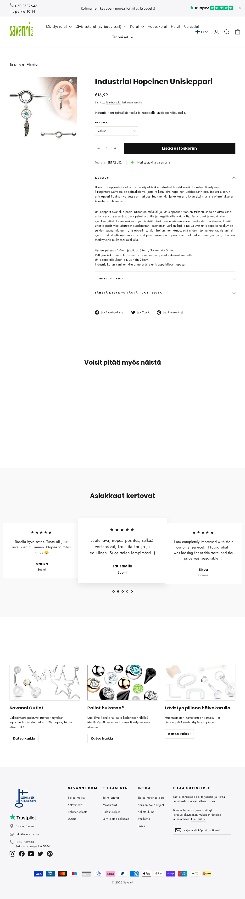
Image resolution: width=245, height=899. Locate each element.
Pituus (101, 122)
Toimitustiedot (110, 278)
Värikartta (144, 819)
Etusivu (33, 65)
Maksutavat (110, 805)
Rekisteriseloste (78, 812)
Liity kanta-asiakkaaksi (116, 819)
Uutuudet (191, 26)
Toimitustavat (111, 798)
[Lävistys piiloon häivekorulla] (200, 682)
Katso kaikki (24, 738)
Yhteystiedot (76, 805)
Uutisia (72, 819)
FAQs (141, 826)
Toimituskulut (113, 102)
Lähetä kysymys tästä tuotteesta (128, 292)
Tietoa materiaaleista (151, 798)
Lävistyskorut (57, 26)
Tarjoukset (120, 37)
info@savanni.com (27, 834)
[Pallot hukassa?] (122, 682)
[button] (201, 31)
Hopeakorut (157, 26)
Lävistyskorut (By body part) (98, 26)
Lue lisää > (198, 819)
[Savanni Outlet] (45, 682)
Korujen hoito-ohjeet (151, 805)
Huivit (175, 26)
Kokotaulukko (146, 812)
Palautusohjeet (112, 812)
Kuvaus (102, 178)
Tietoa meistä (76, 798)
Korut (135, 26)
